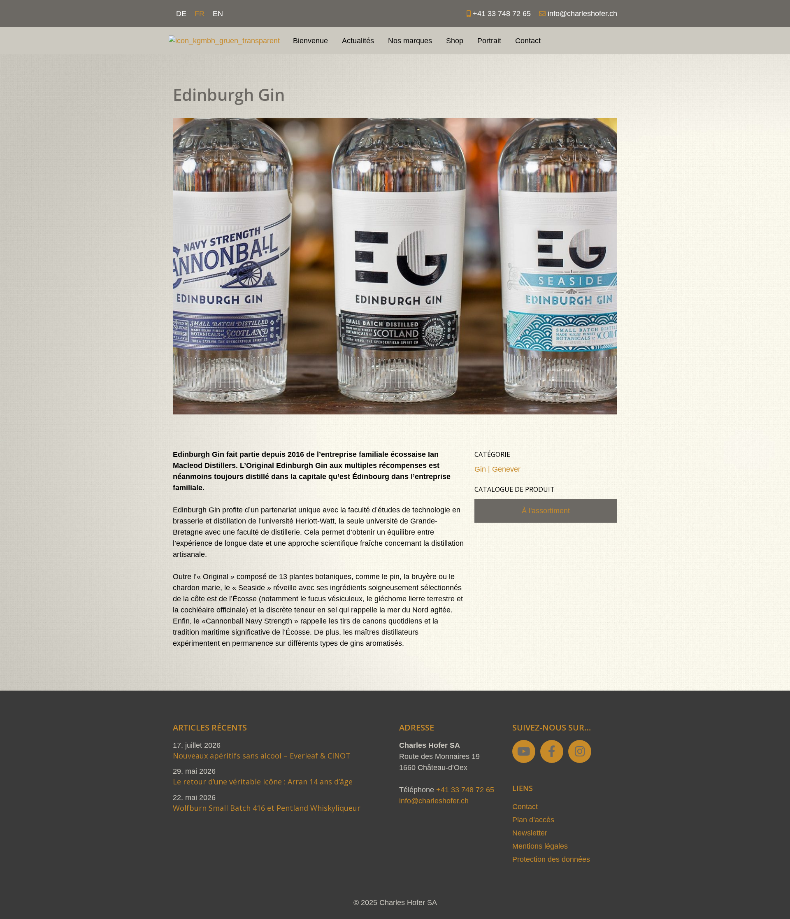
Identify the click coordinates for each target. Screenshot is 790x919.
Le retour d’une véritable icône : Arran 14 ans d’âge (263, 781)
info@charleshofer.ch (434, 801)
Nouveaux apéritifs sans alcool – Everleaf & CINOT (262, 756)
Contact (528, 41)
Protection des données (551, 859)
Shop (454, 41)
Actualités (358, 41)
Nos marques (410, 41)
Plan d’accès (533, 820)
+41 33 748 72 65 (465, 790)
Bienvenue (310, 41)
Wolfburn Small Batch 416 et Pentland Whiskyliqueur (266, 808)
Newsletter (529, 833)
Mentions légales (540, 846)
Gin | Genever (497, 469)
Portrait (489, 41)
